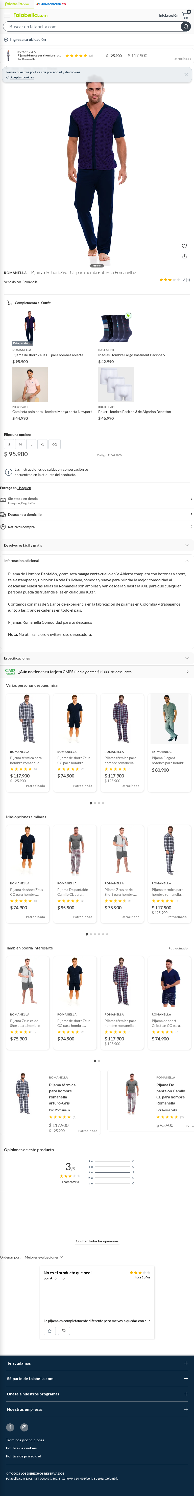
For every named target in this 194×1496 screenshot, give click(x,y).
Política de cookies (21, 1448)
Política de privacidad (23, 1456)
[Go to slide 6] (107, 934)
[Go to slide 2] (95, 803)
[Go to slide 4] (103, 803)
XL (42, 444)
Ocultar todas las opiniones (97, 1241)
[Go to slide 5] (103, 934)
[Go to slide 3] (99, 803)
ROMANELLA (15, 273)
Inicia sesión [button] (168, 15)
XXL (54, 444)
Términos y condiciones (25, 1440)
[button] (97, 27)
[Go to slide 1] (91, 803)
